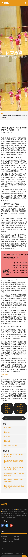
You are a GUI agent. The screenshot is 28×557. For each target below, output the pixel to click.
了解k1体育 (8, 427)
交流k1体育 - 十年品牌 (11, 445)
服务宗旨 (7, 441)
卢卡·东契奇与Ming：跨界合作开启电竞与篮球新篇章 (20, 408)
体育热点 (7, 432)
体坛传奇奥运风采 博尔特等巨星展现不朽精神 (7, 408)
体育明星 (7, 436)
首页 (2, 113)
